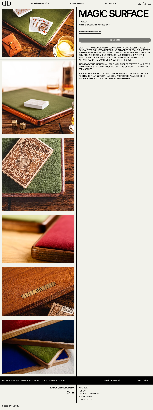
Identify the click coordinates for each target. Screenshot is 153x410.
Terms (82, 391)
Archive (83, 388)
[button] (144, 3)
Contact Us (85, 399)
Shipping (82, 25)
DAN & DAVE (13, 406)
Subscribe (142, 380)
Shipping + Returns (89, 394)
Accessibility (86, 396)
